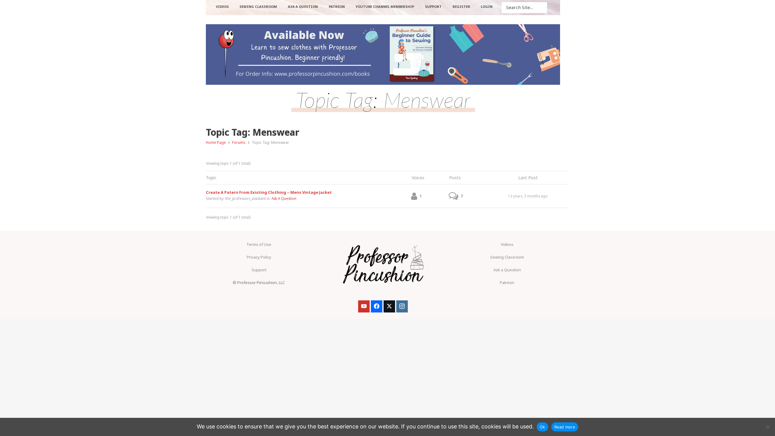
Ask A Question (284, 198)
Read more (564, 426)
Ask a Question (507, 269)
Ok (542, 426)
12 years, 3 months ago (528, 195)
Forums (239, 142)
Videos (507, 244)
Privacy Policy (259, 257)
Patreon (507, 282)
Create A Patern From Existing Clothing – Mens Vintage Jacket (269, 192)
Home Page (216, 142)
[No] (767, 427)
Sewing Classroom (507, 257)
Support (259, 269)
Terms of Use (258, 244)
